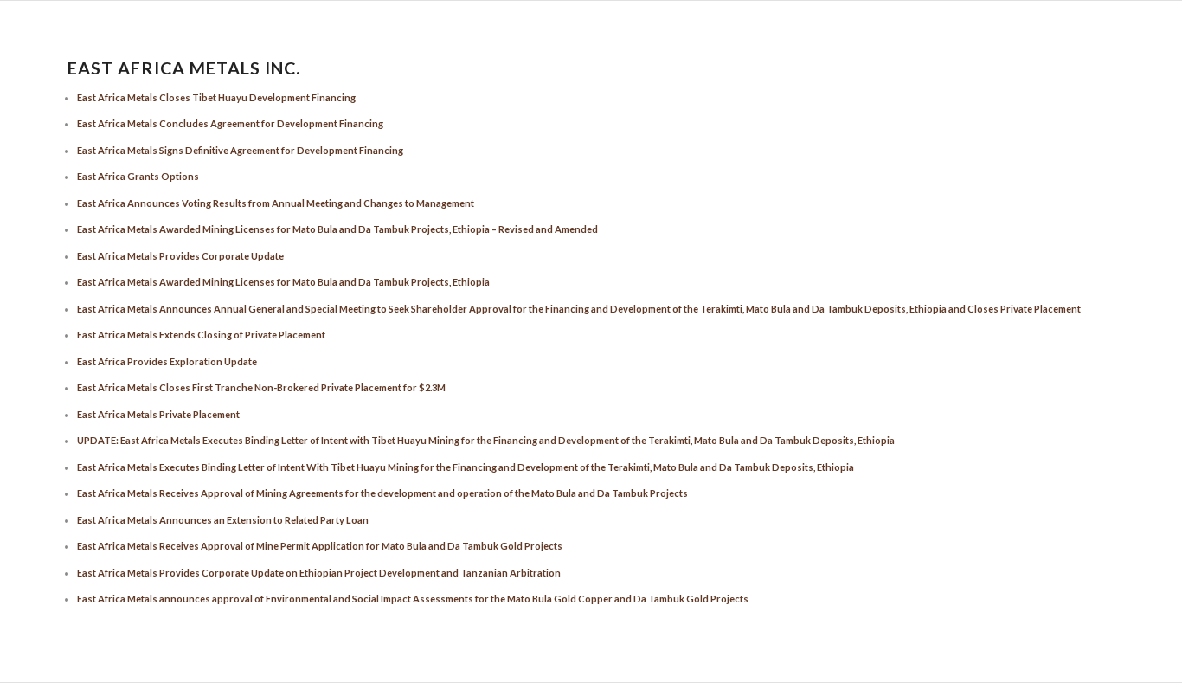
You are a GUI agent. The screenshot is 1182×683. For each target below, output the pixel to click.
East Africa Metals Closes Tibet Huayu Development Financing (216, 97)
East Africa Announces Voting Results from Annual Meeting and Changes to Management (275, 203)
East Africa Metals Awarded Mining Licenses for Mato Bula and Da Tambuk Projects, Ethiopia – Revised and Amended (337, 229)
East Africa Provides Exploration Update (167, 361)
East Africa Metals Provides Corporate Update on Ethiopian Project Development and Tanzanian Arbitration (319, 572)
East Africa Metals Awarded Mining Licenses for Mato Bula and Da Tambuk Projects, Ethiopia (283, 281)
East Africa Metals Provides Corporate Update (180, 255)
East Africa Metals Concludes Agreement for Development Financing (230, 123)
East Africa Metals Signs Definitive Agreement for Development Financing (240, 150)
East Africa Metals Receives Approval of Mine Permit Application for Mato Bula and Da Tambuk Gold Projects (319, 545)
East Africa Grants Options (138, 176)
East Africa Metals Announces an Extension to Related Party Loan (223, 519)
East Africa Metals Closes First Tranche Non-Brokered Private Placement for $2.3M (261, 387)
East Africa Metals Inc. (183, 68)
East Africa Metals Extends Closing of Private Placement (201, 334)
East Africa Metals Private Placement (158, 414)
